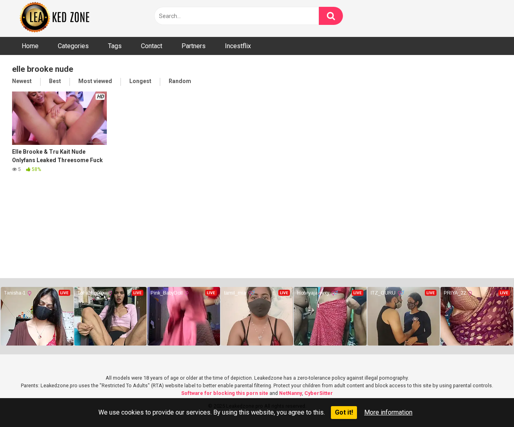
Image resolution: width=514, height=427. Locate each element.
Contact (151, 46)
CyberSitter (318, 393)
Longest (140, 81)
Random (180, 81)
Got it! (344, 412)
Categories (73, 46)
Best (55, 81)
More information (388, 412)
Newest (22, 81)
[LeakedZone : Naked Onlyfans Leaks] (60, 18)
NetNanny (290, 393)
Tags (115, 46)
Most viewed (95, 81)
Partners (194, 46)
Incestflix (238, 46)
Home (30, 46)
